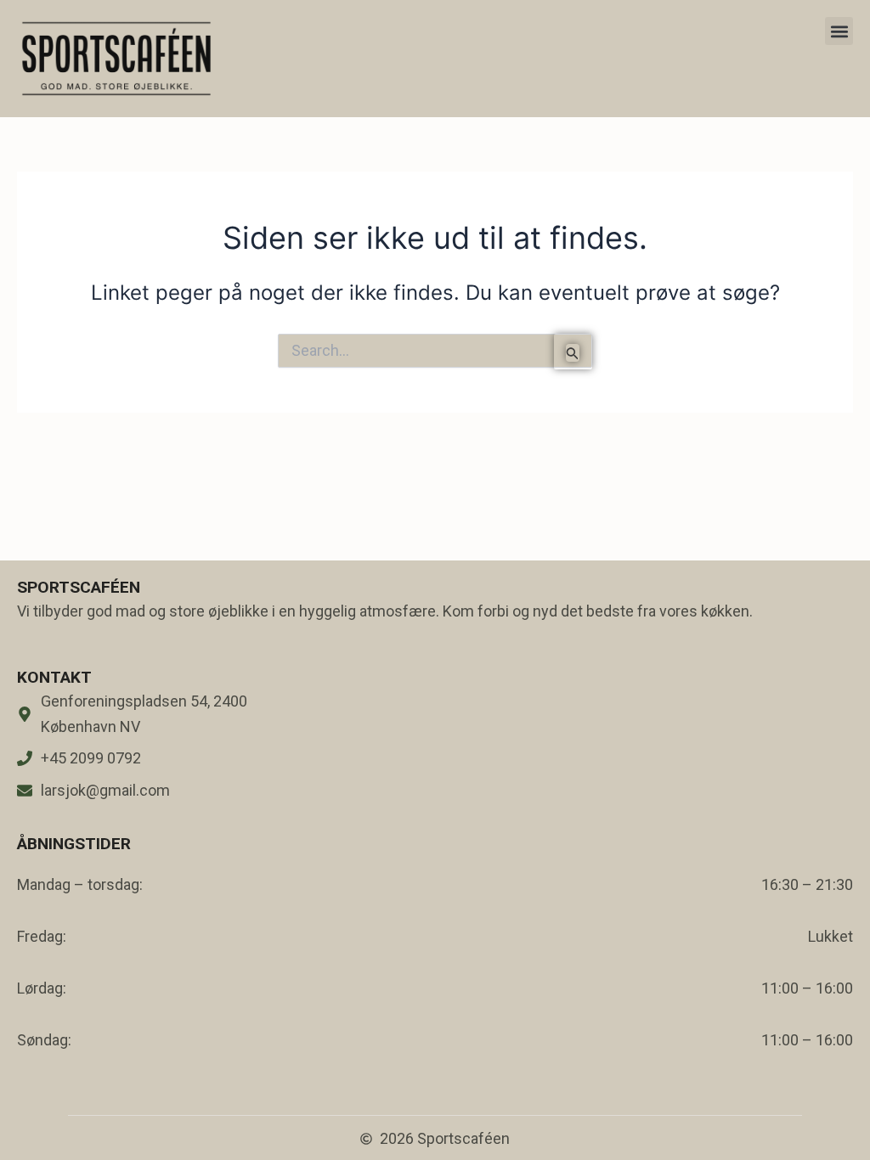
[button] (839, 31)
